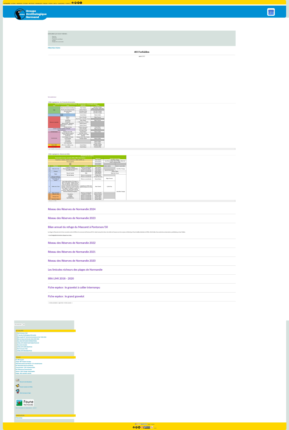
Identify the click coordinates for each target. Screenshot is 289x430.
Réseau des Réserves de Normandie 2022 (72, 243)
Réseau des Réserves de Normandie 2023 (72, 218)
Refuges (54, 40)
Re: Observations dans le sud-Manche (24, 365)
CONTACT (67, 3)
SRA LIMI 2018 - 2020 (61, 278)
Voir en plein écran (52, 97)
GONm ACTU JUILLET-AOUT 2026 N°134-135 (28, 343)
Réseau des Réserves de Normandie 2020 (72, 260)
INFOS (55, 3)
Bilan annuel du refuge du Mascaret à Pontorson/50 (78, 227)
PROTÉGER (31, 3)
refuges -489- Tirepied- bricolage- (23, 361)
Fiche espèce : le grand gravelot (66, 296)
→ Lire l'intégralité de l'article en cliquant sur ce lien (59, 235)
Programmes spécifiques (57, 39)
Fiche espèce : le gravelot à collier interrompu (74, 287)
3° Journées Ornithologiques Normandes (26, 335)
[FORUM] (138, 424)
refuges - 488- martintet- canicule (23, 373)
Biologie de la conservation (58, 41)
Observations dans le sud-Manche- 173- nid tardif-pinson (29, 363)
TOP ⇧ (155, 428)
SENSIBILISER (38, 3)
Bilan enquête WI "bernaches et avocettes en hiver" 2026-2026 (31, 337)
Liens (149, 424)
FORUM (50, 3)
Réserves (54, 36)
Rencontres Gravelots (22, 345)
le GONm (13, 3)
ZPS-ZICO (54, 37)
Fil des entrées (19, 418)
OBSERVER (19, 3)
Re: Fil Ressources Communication (24, 369)
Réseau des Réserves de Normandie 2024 (72, 209)
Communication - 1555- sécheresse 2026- (25, 367)
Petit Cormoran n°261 (22, 348)
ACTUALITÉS (7, 3)
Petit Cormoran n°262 (22, 333)
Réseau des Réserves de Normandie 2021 (72, 252)
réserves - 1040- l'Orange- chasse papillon (25, 371)
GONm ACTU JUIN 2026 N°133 (24, 346)
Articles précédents (53, 302)
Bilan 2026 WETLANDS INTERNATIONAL (27, 341)
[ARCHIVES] (144, 424)
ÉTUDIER (25, 3)
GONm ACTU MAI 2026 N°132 (24, 350)
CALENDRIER (61, 3)
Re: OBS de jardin (20, 359)
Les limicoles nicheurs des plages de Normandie (75, 269)
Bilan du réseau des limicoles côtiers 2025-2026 (28, 339)
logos (152, 424)
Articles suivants (68, 302)
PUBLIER (45, 3)
